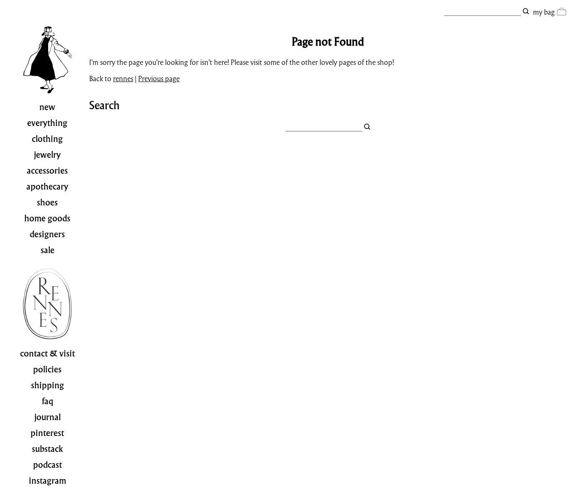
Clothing (47, 139)
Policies (47, 369)
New (47, 107)
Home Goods (47, 218)
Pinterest (47, 433)
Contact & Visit (47, 353)
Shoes (47, 202)
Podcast (47, 465)
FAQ (47, 401)
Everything (47, 123)
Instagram (47, 481)
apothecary (47, 186)
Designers (47, 234)
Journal (47, 417)
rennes (123, 78)
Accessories (47, 171)
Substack (47, 449)
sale (47, 250)
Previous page (159, 78)
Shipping (47, 385)
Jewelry (47, 155)
